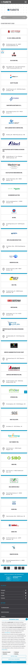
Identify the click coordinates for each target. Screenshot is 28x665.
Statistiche (5, 654)
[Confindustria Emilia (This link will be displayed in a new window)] (14, 578)
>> (23, 568)
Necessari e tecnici (6, 652)
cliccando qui (7, 632)
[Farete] (6, 2)
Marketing (16, 654)
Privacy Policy (4, 649)
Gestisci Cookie (14, 656)
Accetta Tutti (14, 662)
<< (5, 568)
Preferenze (16, 652)
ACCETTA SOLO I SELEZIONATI (14, 659)
